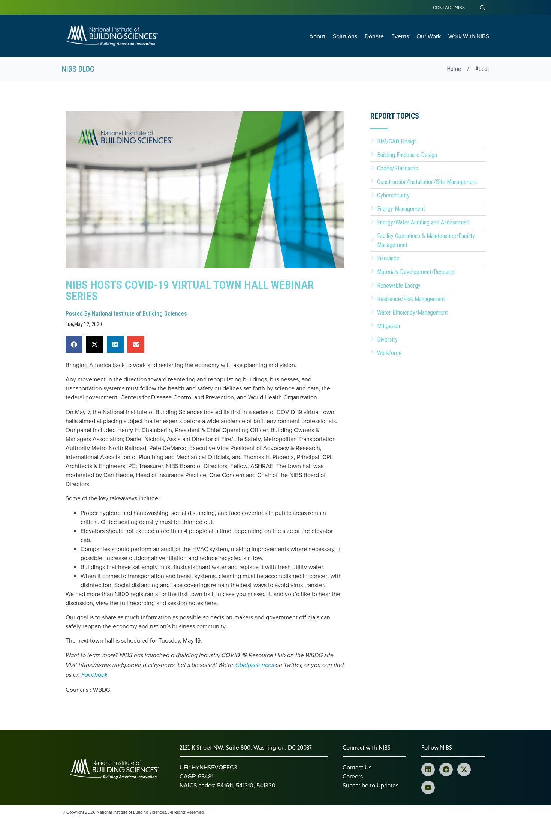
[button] (74, 344)
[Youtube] (428, 787)
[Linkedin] (428, 769)
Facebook (94, 675)
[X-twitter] (464, 769)
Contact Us (357, 767)
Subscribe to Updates (370, 785)
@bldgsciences (254, 665)
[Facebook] (446, 769)
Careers (353, 776)
